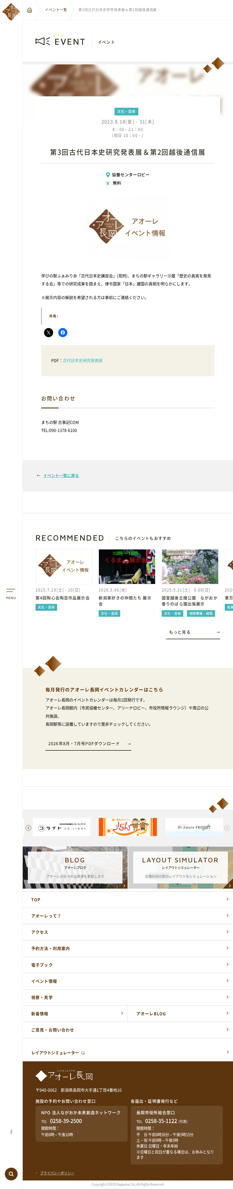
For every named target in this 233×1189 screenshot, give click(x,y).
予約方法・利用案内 (50, 948)
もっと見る (180, 632)
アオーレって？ (46, 916)
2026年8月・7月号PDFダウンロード (84, 744)
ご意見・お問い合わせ (52, 1030)
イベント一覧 (56, 9)
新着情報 (40, 1014)
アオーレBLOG (151, 1014)
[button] (28, 828)
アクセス (40, 932)
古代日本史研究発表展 (83, 361)
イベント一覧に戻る (61, 476)
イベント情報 (44, 981)
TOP (35, 900)
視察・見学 (42, 997)
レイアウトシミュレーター (55, 1053)
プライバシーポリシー (57, 1173)
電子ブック (42, 965)
